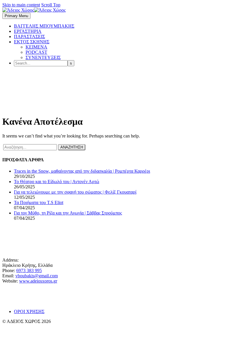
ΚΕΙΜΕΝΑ (36, 46)
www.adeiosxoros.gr (38, 280)
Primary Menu (16, 16)
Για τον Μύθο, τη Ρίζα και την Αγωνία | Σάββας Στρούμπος (68, 212)
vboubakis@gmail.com (36, 275)
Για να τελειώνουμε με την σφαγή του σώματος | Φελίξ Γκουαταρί (75, 192)
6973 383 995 (29, 270)
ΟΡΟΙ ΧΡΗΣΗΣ (29, 311)
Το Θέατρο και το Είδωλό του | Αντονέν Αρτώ (56, 181)
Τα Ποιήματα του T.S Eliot (38, 202)
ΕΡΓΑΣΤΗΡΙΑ (28, 31)
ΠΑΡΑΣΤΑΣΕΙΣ (29, 36)
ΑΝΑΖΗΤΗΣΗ (71, 147)
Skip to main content (21, 4)
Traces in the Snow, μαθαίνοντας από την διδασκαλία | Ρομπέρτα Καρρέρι (82, 171)
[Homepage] (34, 10)
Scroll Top (50, 4)
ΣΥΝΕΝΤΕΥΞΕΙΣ (43, 57)
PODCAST (36, 52)
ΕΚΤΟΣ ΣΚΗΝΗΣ (31, 41)
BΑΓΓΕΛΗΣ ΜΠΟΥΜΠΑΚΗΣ (44, 26)
